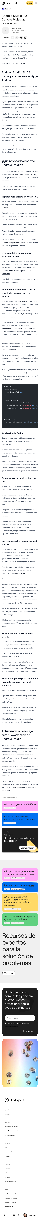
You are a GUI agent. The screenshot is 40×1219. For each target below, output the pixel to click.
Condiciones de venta (10, 1194)
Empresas (7, 1122)
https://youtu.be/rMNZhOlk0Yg (13, 63)
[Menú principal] (36, 3)
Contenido (7, 1143)
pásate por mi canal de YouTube (14, 58)
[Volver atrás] (3, 9)
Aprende (7, 1110)
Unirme (29, 1031)
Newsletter (8, 1156)
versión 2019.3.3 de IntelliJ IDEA (24, 174)
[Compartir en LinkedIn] (25, 37)
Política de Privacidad (22, 1023)
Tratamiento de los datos (11, 1026)
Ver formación (27, 847)
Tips (11, 8)
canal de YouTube (18, 787)
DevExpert (7, 1164)
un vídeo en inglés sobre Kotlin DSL (15, 242)
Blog (6, 8)
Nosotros (7, 1168)
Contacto (7, 1177)
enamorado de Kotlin (28, 301)
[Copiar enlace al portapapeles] (12, 37)
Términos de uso (9, 1206)
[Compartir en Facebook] (21, 37)
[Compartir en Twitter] (17, 37)
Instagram (6, 790)
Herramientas (18, 8)
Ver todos (8, 973)
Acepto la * (19, 1023)
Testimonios (8, 1173)
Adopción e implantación (11, 1131)
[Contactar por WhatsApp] (25, 1215)
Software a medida (10, 1135)
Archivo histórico (9, 1152)
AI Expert (29, 3)
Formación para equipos (11, 1126)
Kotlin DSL (6, 207)
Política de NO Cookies (11, 1198)
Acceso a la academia (10, 1181)
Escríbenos (33, 1215)
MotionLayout (19, 573)
